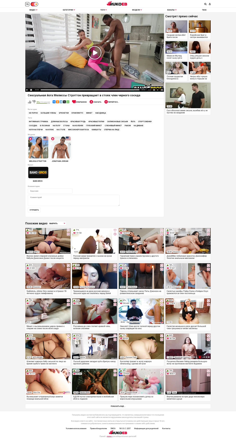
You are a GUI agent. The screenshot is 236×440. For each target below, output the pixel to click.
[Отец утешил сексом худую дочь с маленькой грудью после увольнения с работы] (200, 47)
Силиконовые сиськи (117, 122)
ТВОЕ (204, 10)
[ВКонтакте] (54, 101)
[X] (64, 101)
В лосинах (45, 126)
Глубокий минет (94, 126)
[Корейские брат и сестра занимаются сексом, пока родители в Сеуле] (200, 26)
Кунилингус (77, 113)
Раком (128, 126)
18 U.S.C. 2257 (125, 428)
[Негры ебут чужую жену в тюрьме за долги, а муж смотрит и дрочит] (200, 68)
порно (109, 436)
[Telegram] (60, 101)
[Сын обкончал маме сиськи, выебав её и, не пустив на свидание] (188, 95)
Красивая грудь (78, 122)
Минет (89, 113)
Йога (133, 122)
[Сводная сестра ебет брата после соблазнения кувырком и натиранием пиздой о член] (176, 26)
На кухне (49, 130)
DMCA (113, 428)
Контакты (166, 428)
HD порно (33, 113)
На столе (61, 130)
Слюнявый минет (113, 126)
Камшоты (96, 130)
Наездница (100, 113)
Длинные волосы (59, 122)
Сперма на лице (111, 130)
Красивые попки (96, 122)
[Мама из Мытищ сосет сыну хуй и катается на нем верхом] (176, 47)
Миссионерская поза (78, 130)
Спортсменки (145, 122)
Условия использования (76, 428)
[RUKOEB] (117, 3)
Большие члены (48, 113)
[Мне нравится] (29, 102)
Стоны (66, 126)
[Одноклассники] (57, 101)
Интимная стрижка (38, 122)
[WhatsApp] (67, 101)
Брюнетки (64, 113)
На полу (56, 126)
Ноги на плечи (36, 130)
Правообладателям (98, 428)
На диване (138, 126)
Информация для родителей (146, 428)
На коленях (77, 126)
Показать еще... (118, 406)
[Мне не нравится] (34, 102)
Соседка (33, 126)
